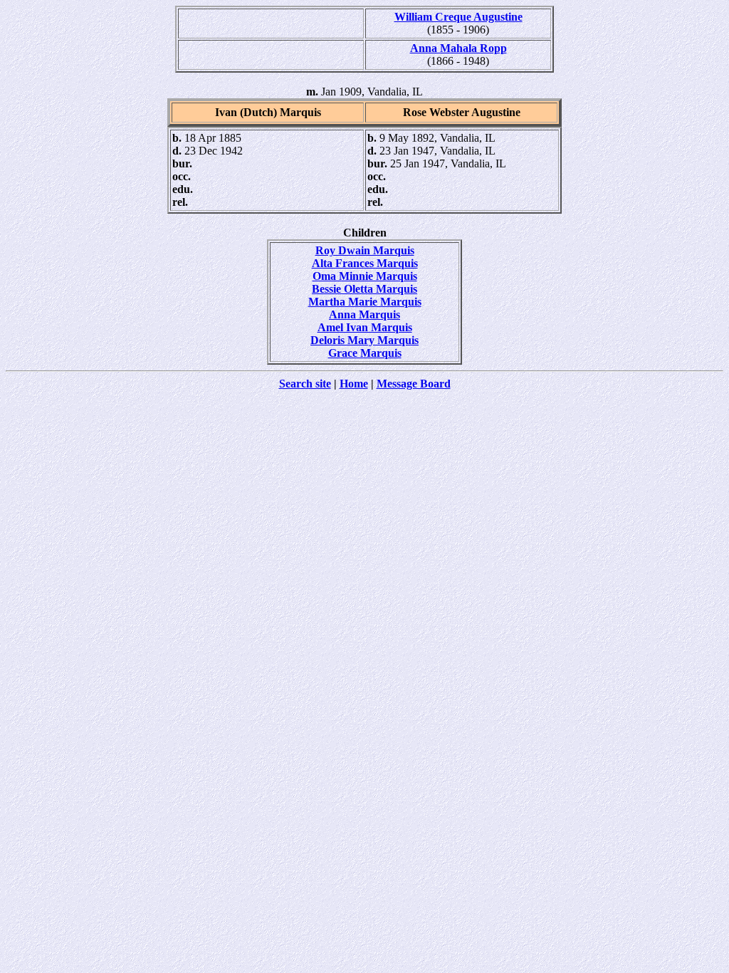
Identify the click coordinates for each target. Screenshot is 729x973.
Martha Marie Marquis (364, 302)
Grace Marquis (365, 353)
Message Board (414, 384)
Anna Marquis (364, 314)
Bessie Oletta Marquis (364, 289)
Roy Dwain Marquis (364, 250)
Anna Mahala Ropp (458, 48)
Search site (305, 384)
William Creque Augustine (458, 17)
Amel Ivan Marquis (365, 327)
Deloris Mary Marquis (364, 340)
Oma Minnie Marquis (365, 276)
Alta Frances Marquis (365, 263)
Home (354, 384)
